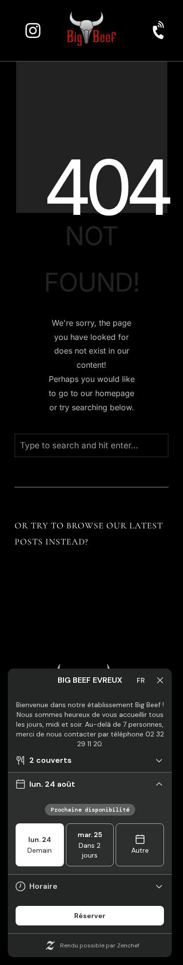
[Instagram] (32, 30)
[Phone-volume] (160, 30)
